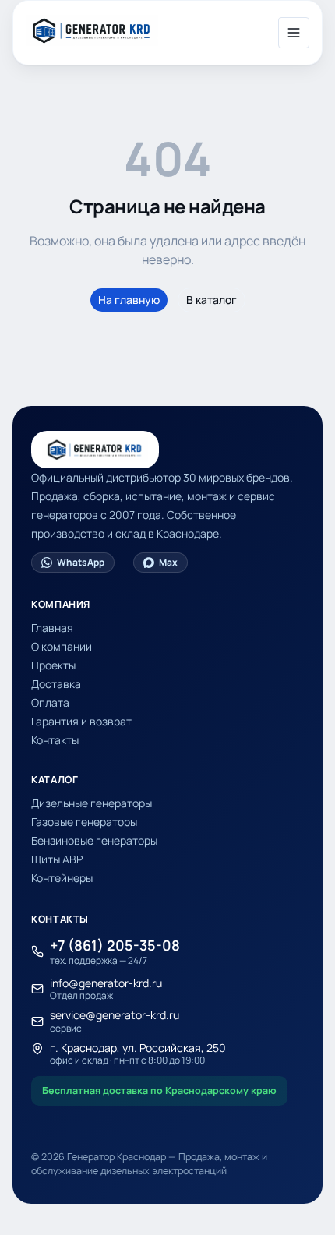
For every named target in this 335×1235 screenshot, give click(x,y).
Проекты (53, 665)
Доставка (56, 683)
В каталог (211, 299)
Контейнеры (62, 877)
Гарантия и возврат (81, 721)
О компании (61, 646)
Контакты (55, 739)
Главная (52, 627)
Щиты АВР (57, 859)
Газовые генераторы (84, 821)
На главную (129, 299)
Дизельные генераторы (91, 803)
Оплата (50, 702)
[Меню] (293, 32)
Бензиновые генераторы (94, 840)
